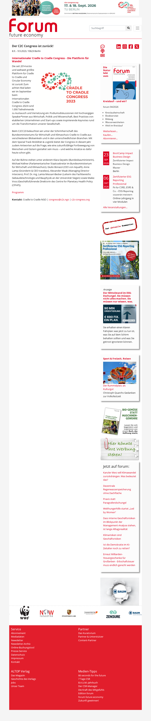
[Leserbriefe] (102, 46)
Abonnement (18, 633)
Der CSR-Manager (87, 686)
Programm (18, 192)
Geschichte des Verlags (23, 679)
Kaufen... (108, 135)
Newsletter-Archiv (21, 643)
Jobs (13, 682)
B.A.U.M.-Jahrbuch (88, 682)
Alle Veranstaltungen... (115, 207)
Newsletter (17, 640)
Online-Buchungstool (22, 647)
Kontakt (15, 662)
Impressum (17, 658)
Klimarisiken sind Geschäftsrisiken (112, 536)
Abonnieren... (110, 138)
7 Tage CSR (84, 679)
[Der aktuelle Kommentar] (119, 226)
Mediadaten (17, 636)
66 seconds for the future (92, 675)
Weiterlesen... (110, 131)
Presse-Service (19, 651)
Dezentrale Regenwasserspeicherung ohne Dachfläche (117, 489)
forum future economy (90, 697)
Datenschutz (18, 654)
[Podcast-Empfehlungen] (102, 50)
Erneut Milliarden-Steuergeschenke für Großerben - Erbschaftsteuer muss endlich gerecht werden (119, 560)
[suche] (128, 28)
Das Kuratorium (87, 633)
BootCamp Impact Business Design (123, 154)
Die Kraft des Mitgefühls (91, 689)
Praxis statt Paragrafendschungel (114, 500)
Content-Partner (87, 640)
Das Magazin (18, 675)
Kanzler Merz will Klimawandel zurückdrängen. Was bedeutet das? (119, 476)
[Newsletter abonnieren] (102, 55)
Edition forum (85, 693)
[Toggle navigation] (137, 28)
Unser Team (17, 686)
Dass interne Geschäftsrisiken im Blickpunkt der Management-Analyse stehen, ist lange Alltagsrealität (119, 524)
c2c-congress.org (80, 199)
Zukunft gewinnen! (88, 700)
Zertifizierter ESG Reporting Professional (122, 180)
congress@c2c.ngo (59, 199)
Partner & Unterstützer (90, 636)
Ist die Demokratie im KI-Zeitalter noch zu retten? (116, 546)
